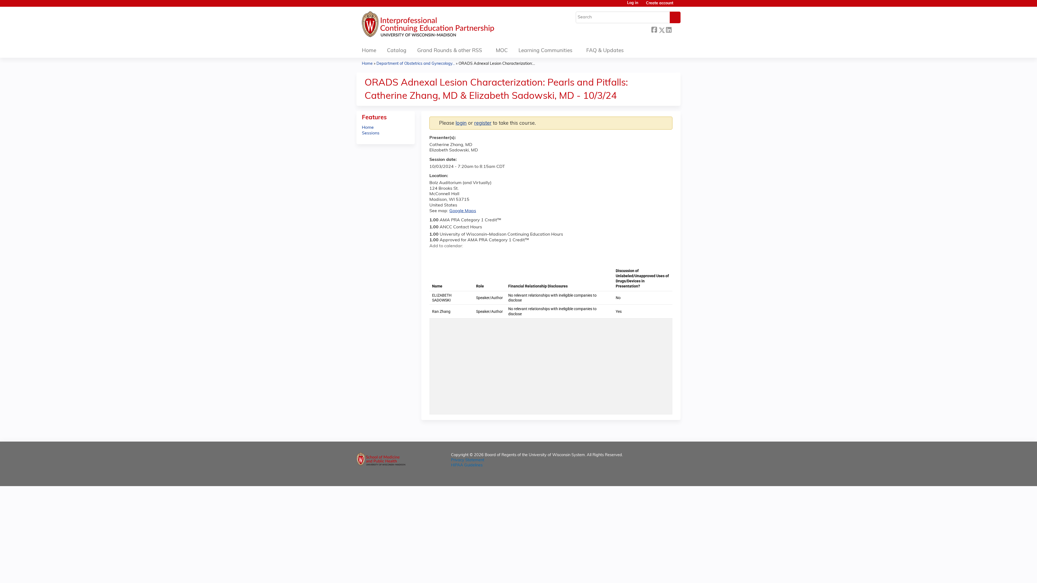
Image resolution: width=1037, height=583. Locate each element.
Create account (659, 3)
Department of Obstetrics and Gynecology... (415, 64)
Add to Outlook (472, 255)
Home (369, 50)
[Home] (444, 26)
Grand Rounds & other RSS (449, 50)
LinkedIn (668, 29)
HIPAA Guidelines (467, 465)
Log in (632, 3)
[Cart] (679, 5)
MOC (502, 50)
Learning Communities (545, 50)
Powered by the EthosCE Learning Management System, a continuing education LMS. (661, 477)
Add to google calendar (434, 255)
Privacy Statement (467, 460)
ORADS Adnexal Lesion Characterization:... (497, 64)
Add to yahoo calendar (447, 255)
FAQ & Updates (605, 50)
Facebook (654, 29)
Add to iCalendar (459, 255)
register (482, 123)
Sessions (370, 133)
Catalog (396, 50)
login (461, 123)
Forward (676, 29)
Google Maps (462, 211)
